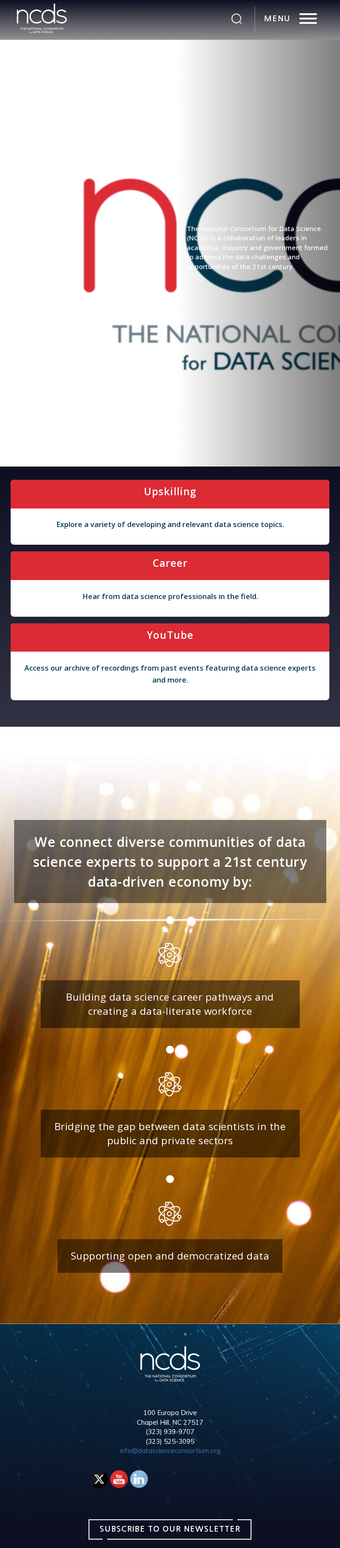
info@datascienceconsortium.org (170, 1450)
